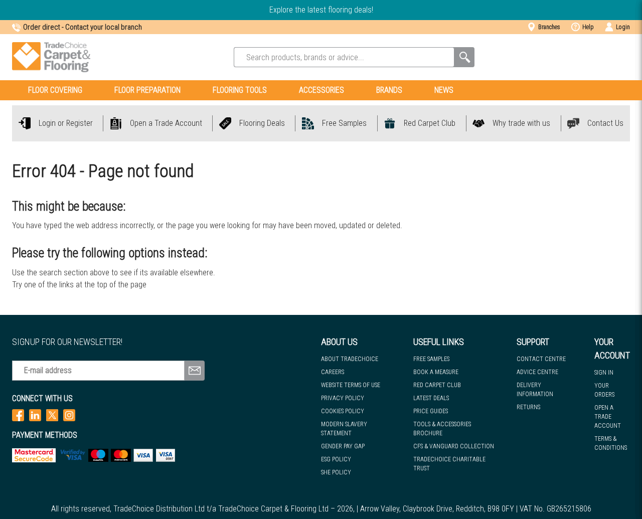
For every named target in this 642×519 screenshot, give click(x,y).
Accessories (321, 90)
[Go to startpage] (51, 57)
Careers (332, 372)
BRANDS (389, 90)
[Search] (464, 57)
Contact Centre (541, 359)
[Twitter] (52, 415)
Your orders (604, 390)
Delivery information (535, 390)
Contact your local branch (103, 27)
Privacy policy (342, 398)
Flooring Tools (240, 90)
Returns (528, 407)
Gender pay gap (343, 446)
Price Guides (430, 411)
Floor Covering (55, 90)
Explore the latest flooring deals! (321, 10)
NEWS (443, 90)
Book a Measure (435, 372)
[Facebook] (18, 415)
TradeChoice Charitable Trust (449, 464)
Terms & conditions (610, 443)
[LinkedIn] (35, 415)
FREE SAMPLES (431, 359)
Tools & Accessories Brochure (442, 429)
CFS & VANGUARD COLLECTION (453, 446)
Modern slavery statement (344, 429)
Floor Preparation (147, 90)
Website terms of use (350, 385)
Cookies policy (342, 411)
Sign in (603, 372)
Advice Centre (537, 372)
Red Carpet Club (437, 385)
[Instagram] (69, 415)
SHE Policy (336, 472)
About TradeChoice (349, 359)
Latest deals (431, 398)
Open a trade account (607, 416)
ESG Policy (336, 459)
